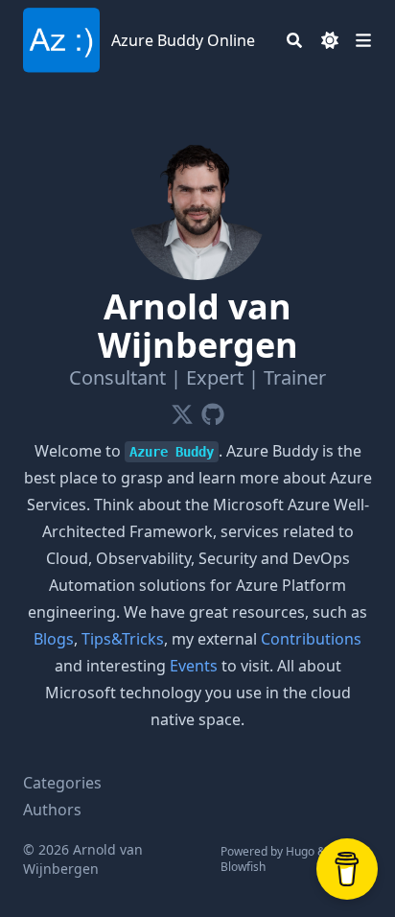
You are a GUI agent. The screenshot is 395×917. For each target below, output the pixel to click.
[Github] (213, 410)
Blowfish (243, 866)
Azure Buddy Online (183, 40)
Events (194, 665)
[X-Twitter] (182, 410)
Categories (62, 782)
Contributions (311, 638)
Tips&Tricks (122, 638)
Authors (52, 809)
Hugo (300, 851)
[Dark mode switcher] (329, 40)
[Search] (294, 40)
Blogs (54, 638)
